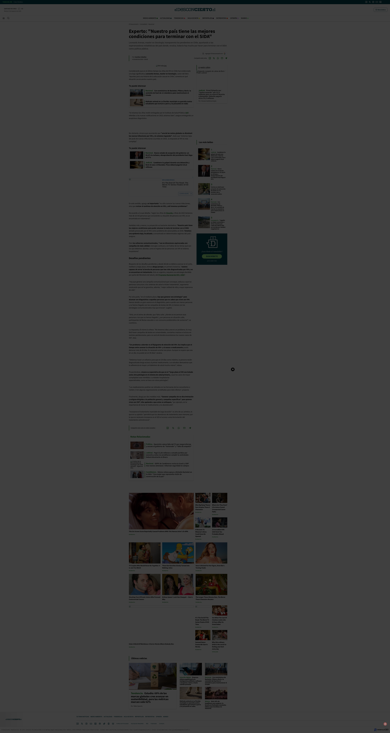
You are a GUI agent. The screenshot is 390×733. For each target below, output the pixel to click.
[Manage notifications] (385, 724)
